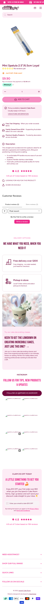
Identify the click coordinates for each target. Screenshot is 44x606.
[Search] (4, 15)
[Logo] (10, 8)
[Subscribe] (36, 503)
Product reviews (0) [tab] (12, 204)
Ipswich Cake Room (25, 590)
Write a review (22, 222)
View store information (18, 114)
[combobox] (22, 15)
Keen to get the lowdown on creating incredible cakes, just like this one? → (20, 342)
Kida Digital (32, 594)
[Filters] (4, 211)
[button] (35, 8)
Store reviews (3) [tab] (32, 204)
